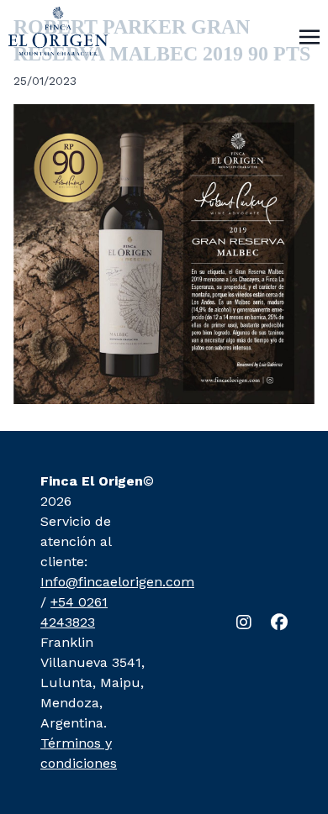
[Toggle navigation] (309, 36)
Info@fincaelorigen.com (117, 582)
